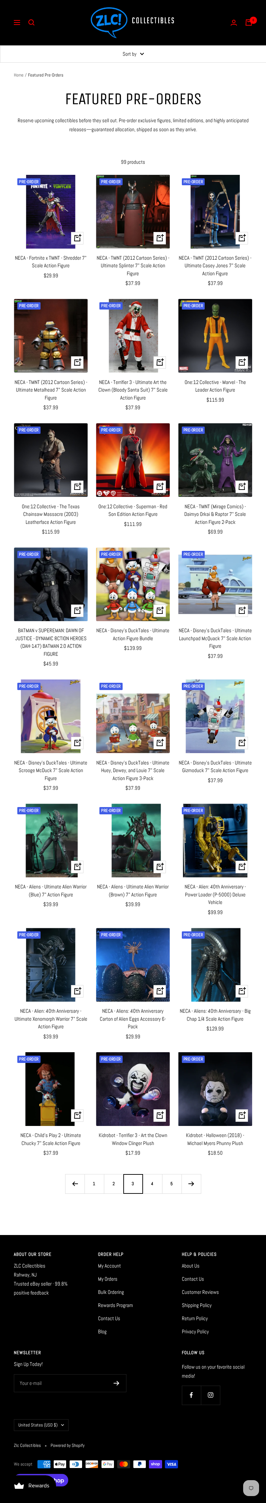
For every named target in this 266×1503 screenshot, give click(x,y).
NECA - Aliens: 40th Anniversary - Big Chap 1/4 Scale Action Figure (215, 1015)
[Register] (116, 1383)
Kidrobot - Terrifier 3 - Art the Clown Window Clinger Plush (133, 1139)
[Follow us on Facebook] (191, 1395)
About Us (191, 1265)
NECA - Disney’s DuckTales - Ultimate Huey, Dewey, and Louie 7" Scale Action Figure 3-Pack (132, 770)
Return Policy (195, 1318)
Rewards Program (115, 1305)
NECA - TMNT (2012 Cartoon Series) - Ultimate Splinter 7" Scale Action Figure (133, 265)
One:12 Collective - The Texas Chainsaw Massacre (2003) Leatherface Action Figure (51, 514)
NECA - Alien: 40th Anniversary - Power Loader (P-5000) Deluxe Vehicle (215, 894)
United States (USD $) (37, 1425)
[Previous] (75, 1183)
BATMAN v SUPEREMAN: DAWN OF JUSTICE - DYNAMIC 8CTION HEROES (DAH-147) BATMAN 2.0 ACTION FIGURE (51, 642)
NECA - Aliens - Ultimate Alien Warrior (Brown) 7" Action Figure (133, 890)
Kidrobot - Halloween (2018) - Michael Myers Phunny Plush (215, 1139)
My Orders (107, 1279)
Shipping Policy (197, 1305)
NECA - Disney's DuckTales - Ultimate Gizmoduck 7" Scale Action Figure (215, 766)
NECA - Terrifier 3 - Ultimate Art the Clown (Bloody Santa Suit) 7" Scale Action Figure (133, 390)
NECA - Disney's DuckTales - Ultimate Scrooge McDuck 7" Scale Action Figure (50, 770)
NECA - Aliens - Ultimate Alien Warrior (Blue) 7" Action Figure (51, 890)
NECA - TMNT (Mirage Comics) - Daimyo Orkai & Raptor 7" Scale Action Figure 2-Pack (215, 514)
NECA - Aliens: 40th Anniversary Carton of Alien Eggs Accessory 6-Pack (133, 1019)
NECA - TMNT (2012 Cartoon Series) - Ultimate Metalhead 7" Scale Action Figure (51, 390)
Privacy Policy (195, 1331)
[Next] (191, 1183)
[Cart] (248, 22)
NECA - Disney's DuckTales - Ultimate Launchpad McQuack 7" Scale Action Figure (215, 638)
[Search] (31, 22)
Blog (102, 1331)
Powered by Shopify (68, 1445)
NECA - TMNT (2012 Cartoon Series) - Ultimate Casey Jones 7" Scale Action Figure (215, 265)
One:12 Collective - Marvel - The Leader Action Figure (215, 386)
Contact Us (109, 1318)
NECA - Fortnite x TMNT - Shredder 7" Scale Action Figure (51, 261)
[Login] (234, 23)
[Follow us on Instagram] (210, 1395)
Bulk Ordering (111, 1292)
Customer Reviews (200, 1292)
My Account (109, 1265)
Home (19, 75)
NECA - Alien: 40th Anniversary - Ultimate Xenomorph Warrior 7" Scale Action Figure (51, 1019)
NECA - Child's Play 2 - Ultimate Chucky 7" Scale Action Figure (50, 1139)
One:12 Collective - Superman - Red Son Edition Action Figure (132, 510)
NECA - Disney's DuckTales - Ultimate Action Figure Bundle (132, 634)
